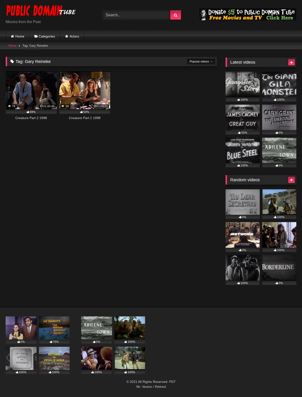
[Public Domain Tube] (41, 11)
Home (19, 36)
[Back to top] (287, 383)
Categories (47, 36)
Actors (74, 36)
